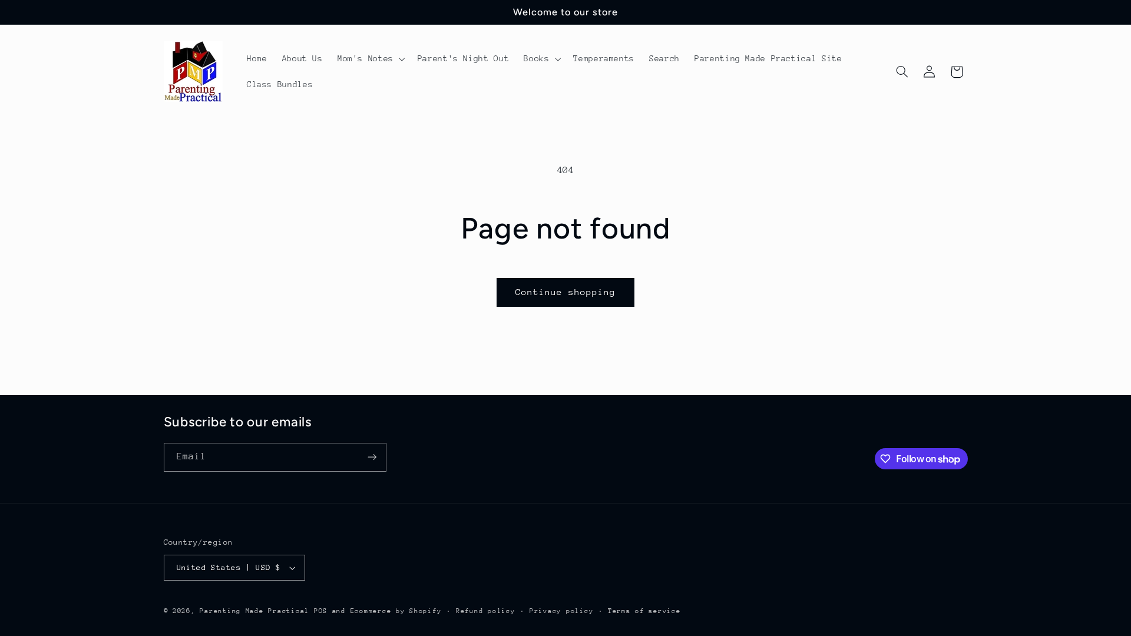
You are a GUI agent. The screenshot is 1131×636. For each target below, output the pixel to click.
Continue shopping (565, 292)
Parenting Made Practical (254, 611)
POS (321, 611)
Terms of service (644, 611)
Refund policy (485, 611)
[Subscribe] (371, 457)
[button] (370, 59)
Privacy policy (561, 611)
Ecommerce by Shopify (396, 611)
